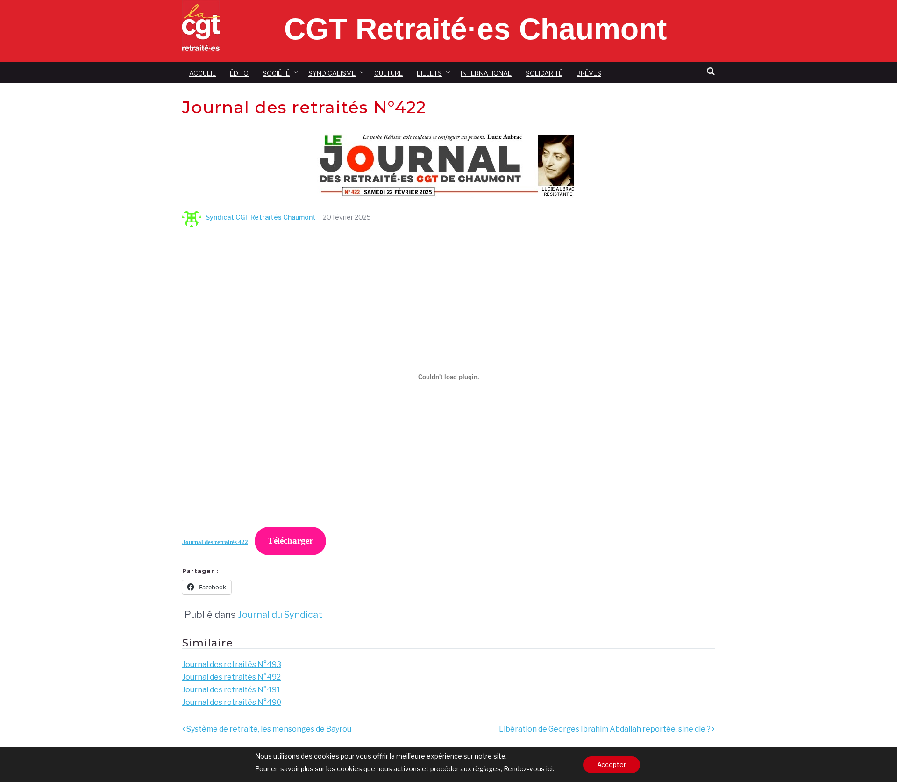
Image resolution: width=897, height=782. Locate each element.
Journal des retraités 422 (215, 541)
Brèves (589, 73)
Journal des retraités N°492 (231, 677)
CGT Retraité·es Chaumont (475, 29)
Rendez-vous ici (528, 769)
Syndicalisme (332, 73)
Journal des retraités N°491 (231, 689)
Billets (429, 73)
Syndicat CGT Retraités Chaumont (261, 217)
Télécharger (290, 540)
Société (276, 73)
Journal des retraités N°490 (231, 702)
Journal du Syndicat (280, 614)
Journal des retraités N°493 (231, 664)
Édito (239, 73)
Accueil (202, 73)
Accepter (611, 764)
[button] (711, 71)
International (486, 73)
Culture (388, 73)
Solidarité (544, 73)
